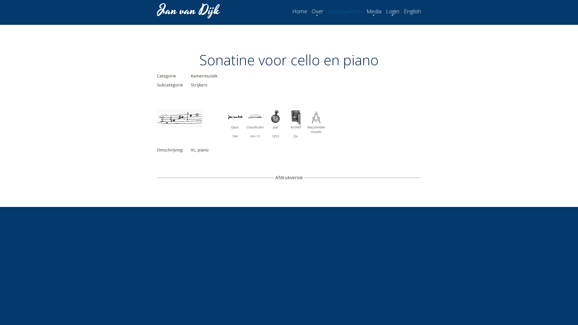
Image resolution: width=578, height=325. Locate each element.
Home (299, 11)
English (412, 11)
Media (374, 11)
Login (392, 11)
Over (317, 11)
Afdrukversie (289, 177)
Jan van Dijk (189, 10)
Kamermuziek (204, 76)
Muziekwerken (345, 11)
